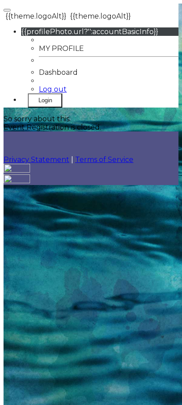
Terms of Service (104, 159)
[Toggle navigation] (7, 10)
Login (45, 100)
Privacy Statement (36, 159)
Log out (53, 89)
